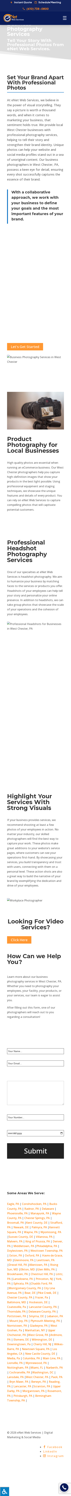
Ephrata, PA (21, 1283)
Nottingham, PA (18, 1367)
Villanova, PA (44, 1237)
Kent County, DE (37, 1223)
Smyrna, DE (36, 1316)
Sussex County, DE (21, 1237)
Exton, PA (15, 1255)
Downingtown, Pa (19, 1344)
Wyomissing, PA (50, 1232)
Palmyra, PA (40, 1227)
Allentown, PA (38, 1265)
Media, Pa (13, 1358)
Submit (35, 1151)
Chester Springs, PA (37, 1218)
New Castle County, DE (40, 1354)
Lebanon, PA (55, 1316)
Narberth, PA (54, 1367)
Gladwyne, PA (39, 1326)
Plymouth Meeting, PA (45, 1321)
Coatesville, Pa (16, 1307)
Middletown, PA (24, 1246)
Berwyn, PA (38, 1382)
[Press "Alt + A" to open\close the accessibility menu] (4, 1491)
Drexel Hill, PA (18, 1265)
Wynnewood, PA (36, 1363)
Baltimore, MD (16, 1302)
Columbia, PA (31, 1358)
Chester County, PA (19, 1297)
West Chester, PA (37, 1377)
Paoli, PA (56, 1377)
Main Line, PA (51, 1358)
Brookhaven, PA (17, 1274)
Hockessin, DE (38, 1302)
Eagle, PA (13, 1204)
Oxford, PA (32, 1255)
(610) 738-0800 (38, 8)
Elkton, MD (28, 1269)
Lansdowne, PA (23, 1279)
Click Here (19, 940)
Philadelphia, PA (46, 1246)
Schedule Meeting (49, 2)
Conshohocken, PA (34, 1204)
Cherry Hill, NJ (42, 1344)
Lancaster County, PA (43, 1307)
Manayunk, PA (40, 1213)
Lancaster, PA (22, 1386)
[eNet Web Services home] (13, 18)
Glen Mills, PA (46, 1269)
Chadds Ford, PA (41, 1283)
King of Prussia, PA (37, 1241)
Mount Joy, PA (18, 1321)
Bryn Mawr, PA (18, 1382)
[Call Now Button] (64, 1487)
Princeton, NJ (44, 1279)
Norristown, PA (17, 1326)
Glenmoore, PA (23, 1260)
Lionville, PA (15, 1363)
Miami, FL (37, 1367)
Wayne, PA (31, 1232)
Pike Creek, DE (47, 1293)
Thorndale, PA (16, 1311)
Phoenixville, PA (17, 1213)
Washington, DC (43, 1372)
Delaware (48, 1209)
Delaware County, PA (42, 1311)
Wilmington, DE (42, 1339)
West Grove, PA (38, 1335)
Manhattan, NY (35, 1330)
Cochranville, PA (20, 1372)
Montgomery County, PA (25, 1288)
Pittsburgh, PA (23, 1396)
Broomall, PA (15, 1223)
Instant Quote (23, 2)
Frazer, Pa (41, 1297)
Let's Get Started (25, 346)
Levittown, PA (45, 1260)
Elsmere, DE (21, 1339)
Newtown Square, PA (35, 1349)
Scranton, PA (42, 1386)
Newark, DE (21, 1227)
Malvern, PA (14, 1241)
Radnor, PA (31, 1209)
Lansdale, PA (15, 1377)
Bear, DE (30, 1293)
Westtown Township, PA (47, 1251)
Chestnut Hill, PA (42, 1274)
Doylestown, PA (17, 1251)
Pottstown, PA (16, 1316)
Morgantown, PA (33, 1391)
